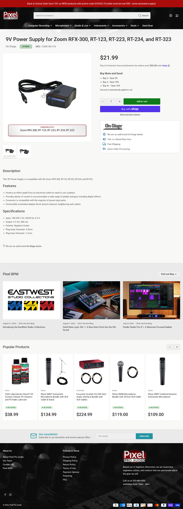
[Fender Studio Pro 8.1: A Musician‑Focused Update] (151, 300)
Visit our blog (167, 274)
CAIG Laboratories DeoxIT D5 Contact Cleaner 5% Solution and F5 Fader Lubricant (19, 397)
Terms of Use (69, 468)
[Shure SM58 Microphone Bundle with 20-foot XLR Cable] (127, 371)
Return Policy (69, 464)
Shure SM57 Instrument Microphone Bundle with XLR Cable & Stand (54, 397)
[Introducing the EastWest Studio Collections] (31, 300)
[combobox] (92, 15)
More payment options (130, 114)
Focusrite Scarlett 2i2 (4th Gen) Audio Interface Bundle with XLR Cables (91, 397)
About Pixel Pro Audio (13, 457)
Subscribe (144, 436)
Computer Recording (38, 25)
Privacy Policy (69, 457)
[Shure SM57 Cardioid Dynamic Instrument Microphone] (163, 371)
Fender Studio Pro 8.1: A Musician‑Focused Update (147, 327)
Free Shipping (113, 144)
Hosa (7, 390)
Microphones (62, 25)
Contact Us (8, 464)
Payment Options (71, 472)
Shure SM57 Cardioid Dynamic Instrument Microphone (162, 395)
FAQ (65, 479)
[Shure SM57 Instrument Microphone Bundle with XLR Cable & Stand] (56, 371)
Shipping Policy (70, 460)
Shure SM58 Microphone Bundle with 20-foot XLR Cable (126, 395)
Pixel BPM (7, 468)
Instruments (100, 25)
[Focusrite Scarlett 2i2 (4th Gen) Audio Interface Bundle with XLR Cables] (91, 371)
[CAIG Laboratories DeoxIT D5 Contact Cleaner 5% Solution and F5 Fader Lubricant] (20, 371)
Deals (133, 25)
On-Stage (11, 46)
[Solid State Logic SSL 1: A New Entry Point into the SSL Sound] (91, 300)
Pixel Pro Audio (16, 505)
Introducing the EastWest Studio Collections (24, 327)
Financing (67, 476)
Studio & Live (81, 25)
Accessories (118, 25)
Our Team (7, 460)
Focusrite (80, 390)
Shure (43, 390)
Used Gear (147, 25)
